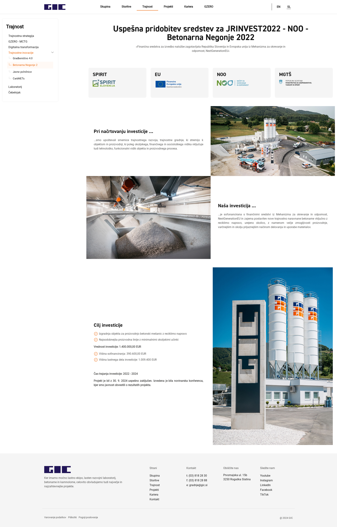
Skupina (105, 6)
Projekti (168, 6)
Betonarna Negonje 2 (25, 65)
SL (289, 6)
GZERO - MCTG (17, 41)
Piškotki (72, 517)
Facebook (266, 490)
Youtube (265, 475)
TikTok (264, 494)
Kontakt (154, 499)
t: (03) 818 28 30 (196, 475)
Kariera (188, 6)
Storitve (126, 6)
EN (278, 6)
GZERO (208, 6)
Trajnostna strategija (21, 36)
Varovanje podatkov (55, 517)
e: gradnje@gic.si (196, 485)
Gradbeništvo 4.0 (22, 58)
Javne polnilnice (22, 71)
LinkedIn (265, 485)
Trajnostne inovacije (20, 52)
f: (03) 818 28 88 (196, 480)
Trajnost (147, 6)
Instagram (266, 480)
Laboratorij (15, 87)
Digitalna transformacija (23, 47)
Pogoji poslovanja (88, 517)
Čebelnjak (14, 92)
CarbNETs (19, 78)
